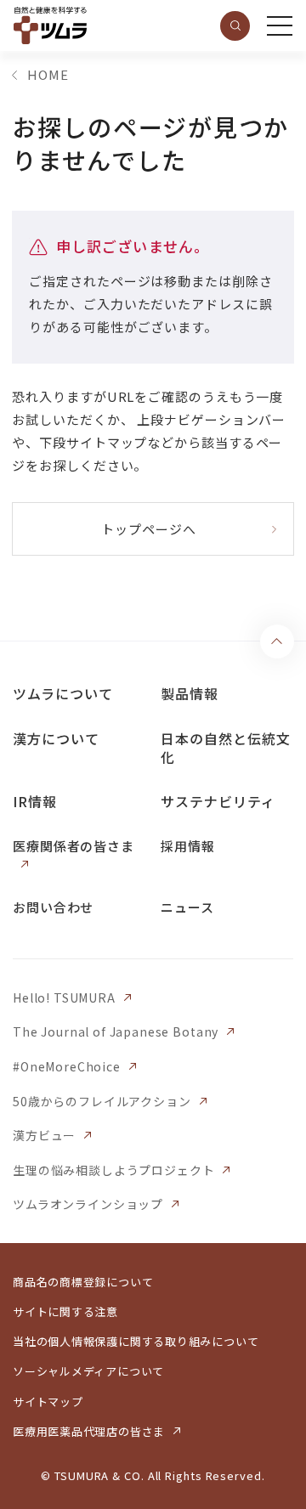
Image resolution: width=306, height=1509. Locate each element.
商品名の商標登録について (83, 1282)
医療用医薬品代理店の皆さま (89, 1431)
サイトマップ (48, 1401)
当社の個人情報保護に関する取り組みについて (135, 1341)
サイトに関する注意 (65, 1311)
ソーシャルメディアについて (88, 1371)
